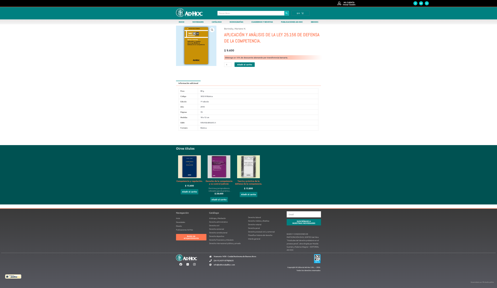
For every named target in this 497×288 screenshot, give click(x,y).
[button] (212, 30)
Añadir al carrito (244, 64)
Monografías (236, 22)
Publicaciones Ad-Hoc (292, 22)
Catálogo (217, 22)
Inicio (181, 22)
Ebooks (314, 22)
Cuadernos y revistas (262, 22)
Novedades (198, 22)
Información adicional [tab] (188, 83)
